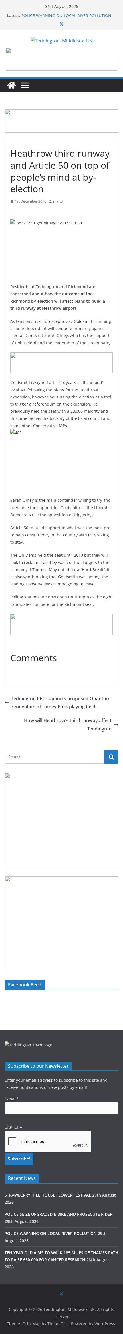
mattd (58, 201)
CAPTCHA (13, 1127)
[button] (61, 59)
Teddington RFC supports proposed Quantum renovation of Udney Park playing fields (60, 702)
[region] (61, 59)
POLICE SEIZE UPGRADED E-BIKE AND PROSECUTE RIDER (58, 1214)
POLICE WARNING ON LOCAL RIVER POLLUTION (66, 15)
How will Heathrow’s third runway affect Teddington (68, 724)
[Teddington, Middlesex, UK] (11, 85)
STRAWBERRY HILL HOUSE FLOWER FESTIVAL (48, 1195)
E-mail (12, 1099)
